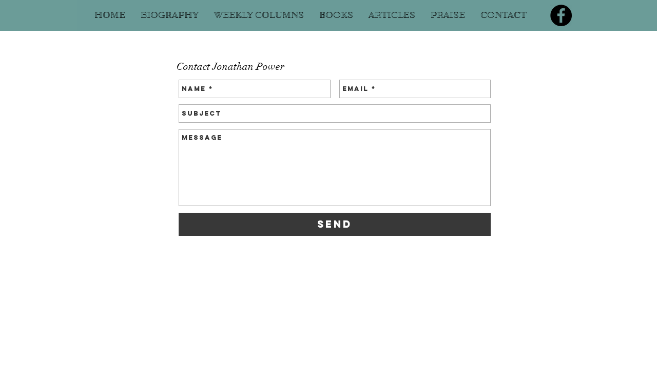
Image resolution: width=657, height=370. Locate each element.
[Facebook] (561, 15)
